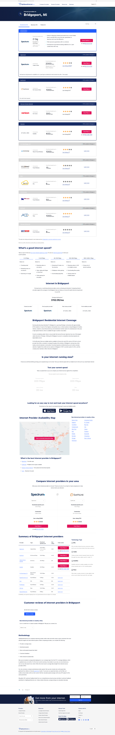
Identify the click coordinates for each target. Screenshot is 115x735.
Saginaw (74, 422)
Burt (73, 431)
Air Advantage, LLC (25, 144)
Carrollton (74, 424)
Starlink (22, 124)
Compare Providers (44, 4)
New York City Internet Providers (44, 717)
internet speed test (57, 252)
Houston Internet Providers (43, 715)
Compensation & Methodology (46, 731)
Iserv (21, 176)
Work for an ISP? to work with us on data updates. (31, 242)
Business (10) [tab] (34, 24)
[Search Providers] (31, 716)
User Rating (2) (66, 168)
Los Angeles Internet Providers (44, 710)
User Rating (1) (65, 152)
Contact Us (80, 715)
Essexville (86, 433)
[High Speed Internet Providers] (27, 4)
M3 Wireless (23, 192)
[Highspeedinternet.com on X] (81, 720)
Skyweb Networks (25, 224)
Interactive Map (44, 438)
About (79, 710)
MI (22, 689)
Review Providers (55, 4)
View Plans (85, 63)
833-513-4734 (88, 43)
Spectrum (23, 55)
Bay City (86, 424)
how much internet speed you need (38, 252)
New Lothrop (87, 438)
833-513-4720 (88, 66)
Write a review (29, 614)
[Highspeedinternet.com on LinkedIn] (88, 720)
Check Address (85, 40)
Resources (64, 4)
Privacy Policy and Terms (56, 731)
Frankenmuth (75, 427)
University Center (88, 420)
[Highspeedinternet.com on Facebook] (79, 720)
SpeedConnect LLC (25, 160)
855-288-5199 (88, 134)
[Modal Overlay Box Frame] (57, 699)
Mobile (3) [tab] (43, 24)
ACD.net (22, 208)
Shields (73, 433)
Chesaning (86, 436)
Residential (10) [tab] (24, 24)
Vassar (85, 429)
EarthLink (22, 80)
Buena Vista (74, 420)
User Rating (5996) (67, 65)
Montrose (74, 440)
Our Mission (80, 713)
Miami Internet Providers (43, 719)
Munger (73, 438)
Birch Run (74, 429)
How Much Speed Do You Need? (64, 713)
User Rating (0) (66, 184)
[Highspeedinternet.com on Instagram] (83, 720)
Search (93, 4)
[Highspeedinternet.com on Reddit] (86, 720)
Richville (74, 436)
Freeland (86, 431)
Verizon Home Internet (26, 104)
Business (71, 4)
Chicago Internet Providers (43, 713)
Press (79, 717)
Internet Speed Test (61, 710)
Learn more (86, 151)
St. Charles (86, 422)
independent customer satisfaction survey (52, 239)
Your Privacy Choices (66, 731)
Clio (85, 427)
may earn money (22, 0)
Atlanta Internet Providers (43, 722)
